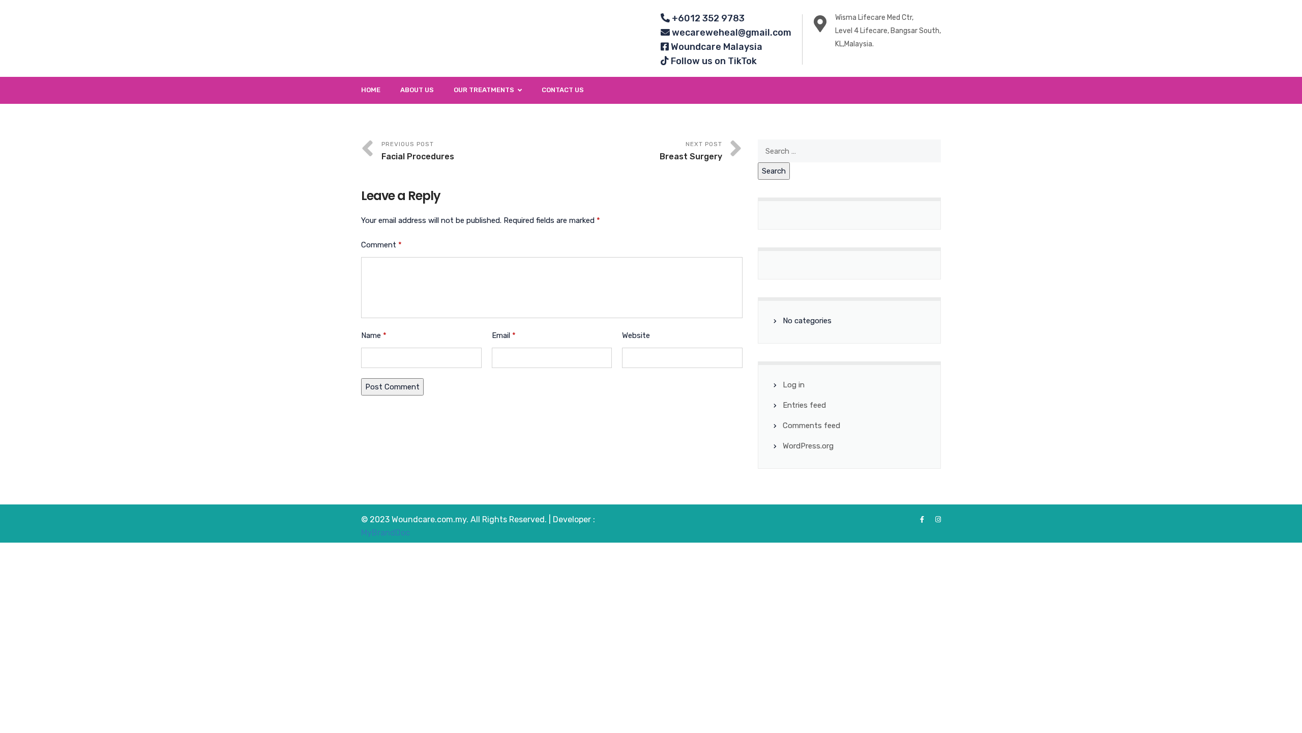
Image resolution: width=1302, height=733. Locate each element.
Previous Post (417, 150)
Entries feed (804, 405)
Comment (381, 244)
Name (374, 335)
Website (636, 335)
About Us (417, 90)
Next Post (691, 150)
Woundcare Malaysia (715, 46)
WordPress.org (808, 445)
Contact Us (563, 90)
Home (370, 90)
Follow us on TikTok (713, 61)
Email (504, 335)
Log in (794, 384)
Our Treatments (484, 90)
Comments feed (811, 425)
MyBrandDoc (385, 533)
